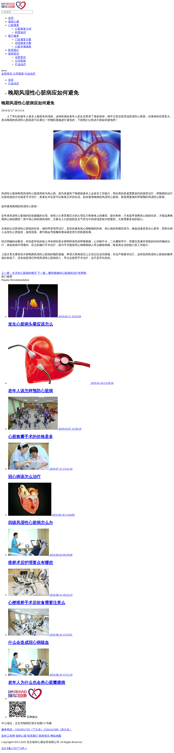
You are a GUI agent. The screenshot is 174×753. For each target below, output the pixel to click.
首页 (11, 18)
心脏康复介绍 (23, 28)
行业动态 (20, 64)
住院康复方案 (23, 43)
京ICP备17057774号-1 (14, 748)
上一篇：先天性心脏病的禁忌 (19, 273)
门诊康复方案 (23, 39)
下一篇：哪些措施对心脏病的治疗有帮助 (61, 273)
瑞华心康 (13, 21)
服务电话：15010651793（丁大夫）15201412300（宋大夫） (36, 729)
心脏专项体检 (23, 46)
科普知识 (20, 32)
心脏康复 (13, 25)
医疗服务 (13, 35)
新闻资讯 (13, 53)
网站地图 (55, 735)
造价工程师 (8, 735)
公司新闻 (20, 60)
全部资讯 (20, 57)
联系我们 (13, 50)
